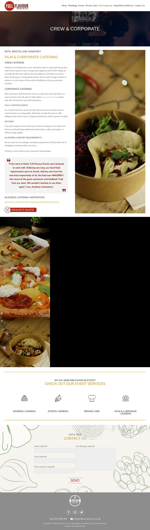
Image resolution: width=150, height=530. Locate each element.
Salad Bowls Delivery (123, 5)
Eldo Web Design (100, 523)
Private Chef (91, 5)
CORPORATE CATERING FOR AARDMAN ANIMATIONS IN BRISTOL (32, 202)
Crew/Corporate (105, 5)
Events (81, 5)
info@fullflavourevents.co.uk (87, 519)
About (64, 5)
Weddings (72, 5)
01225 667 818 (60, 519)
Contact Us (140, 5)
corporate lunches (49, 97)
